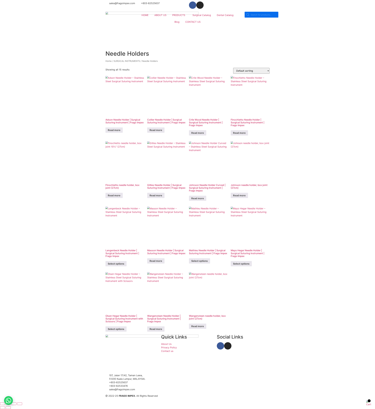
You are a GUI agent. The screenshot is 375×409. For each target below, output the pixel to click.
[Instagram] (200, 5)
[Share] (13, 403)
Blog (176, 21)
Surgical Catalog (201, 15)
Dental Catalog (225, 15)
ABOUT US (160, 15)
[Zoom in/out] (2, 403)
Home (108, 61)
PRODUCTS (178, 15)
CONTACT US (193, 21)
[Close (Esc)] (19, 403)
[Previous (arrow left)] (2, 407)
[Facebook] (192, 5)
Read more (114, 130)
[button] (8, 400)
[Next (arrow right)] (8, 407)
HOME (145, 15)
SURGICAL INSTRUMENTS (127, 61)
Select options (116, 263)
